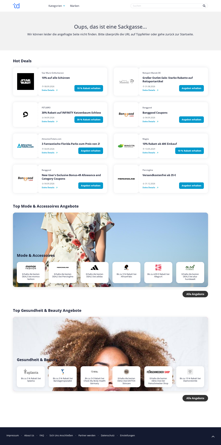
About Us (29, 435)
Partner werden (86, 435)
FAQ (42, 435)
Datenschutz (108, 435)
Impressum (12, 435)
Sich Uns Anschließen (61, 435)
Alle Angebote (195, 294)
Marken (74, 6)
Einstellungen (127, 435)
